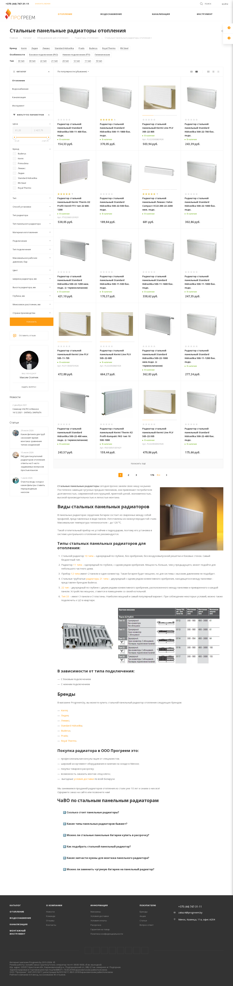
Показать (31, 322)
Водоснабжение (20, 918)
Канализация (19, 924)
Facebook (96, 950)
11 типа (77, 564)
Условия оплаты (99, 920)
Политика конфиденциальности (107, 933)
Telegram (112, 950)
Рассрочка (96, 925)
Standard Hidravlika (71, 725)
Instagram (104, 950)
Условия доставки (100, 916)
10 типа (89, 555)
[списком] (213, 71)
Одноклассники (128, 950)
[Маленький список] (191, 71)
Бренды (144, 911)
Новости (15, 397)
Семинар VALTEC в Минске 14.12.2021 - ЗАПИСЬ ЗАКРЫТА (27, 411)
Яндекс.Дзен (144, 950)
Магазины (96, 911)
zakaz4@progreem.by (190, 912)
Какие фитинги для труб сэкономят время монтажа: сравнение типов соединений (33, 439)
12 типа (75, 573)
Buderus (65, 730)
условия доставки (84, 778)
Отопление (17, 911)
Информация (99, 905)
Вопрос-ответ (147, 925)
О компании (54, 905)
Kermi (64, 710)
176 (152, 474)
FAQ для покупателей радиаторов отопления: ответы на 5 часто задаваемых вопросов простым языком (33, 463)
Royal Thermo (68, 740)
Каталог (15, 905)
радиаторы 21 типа (97, 578)
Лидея (64, 715)
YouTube (120, 950)
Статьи (14, 422)
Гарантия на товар (100, 929)
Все (158, 475)
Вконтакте (88, 950)
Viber (136, 950)
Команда (50, 916)
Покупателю (148, 905)
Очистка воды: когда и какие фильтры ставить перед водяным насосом (33, 487)
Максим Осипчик (29, 377)
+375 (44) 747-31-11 (17, 3)
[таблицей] (218, 71)
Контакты (51, 925)
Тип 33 (65, 596)
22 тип (65, 587)
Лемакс (65, 720)
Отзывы (50, 920)
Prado (64, 735)
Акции (143, 916)
